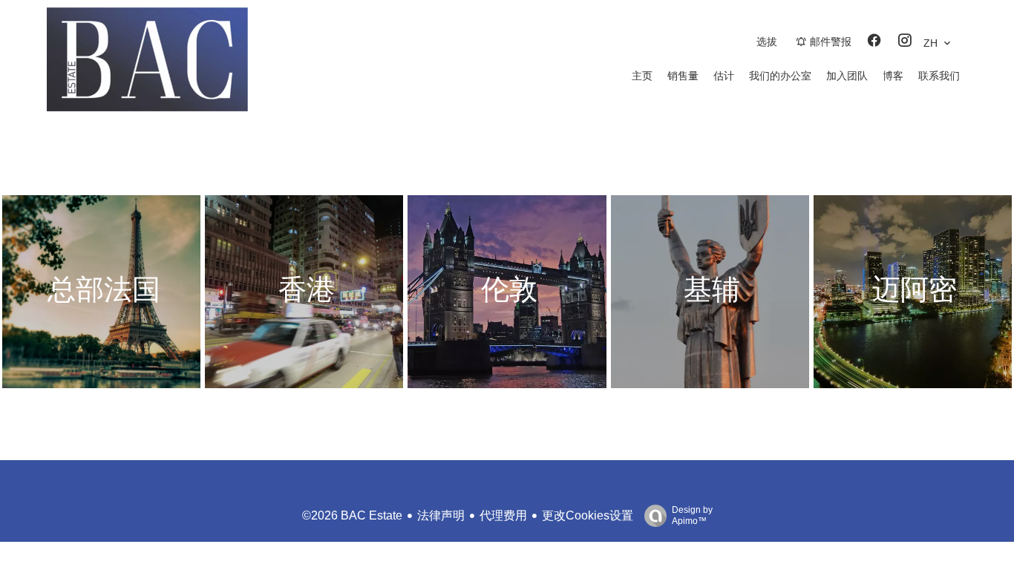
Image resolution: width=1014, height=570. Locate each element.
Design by (692, 515)
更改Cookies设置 (587, 515)
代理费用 (503, 515)
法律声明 (441, 515)
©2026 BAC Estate (352, 515)
